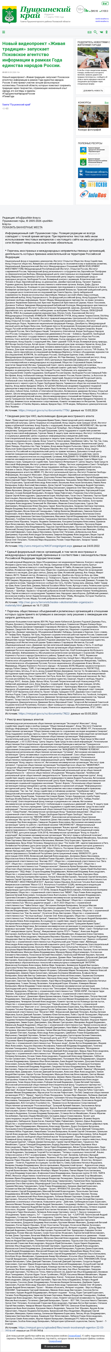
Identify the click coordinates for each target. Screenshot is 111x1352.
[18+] (38, 15)
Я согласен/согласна (55, 1346)
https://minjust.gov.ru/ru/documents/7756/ (44, 410)
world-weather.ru (102, 19)
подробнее (75, 1335)
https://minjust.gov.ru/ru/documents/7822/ (44, 713)
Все (107, 102)
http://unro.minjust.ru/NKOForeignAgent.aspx (45, 546)
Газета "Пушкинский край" (16, 104)
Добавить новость (93, 91)
